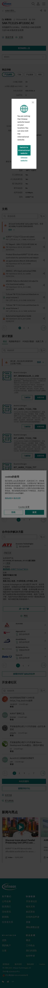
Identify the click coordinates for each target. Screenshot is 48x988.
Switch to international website (24, 150)
